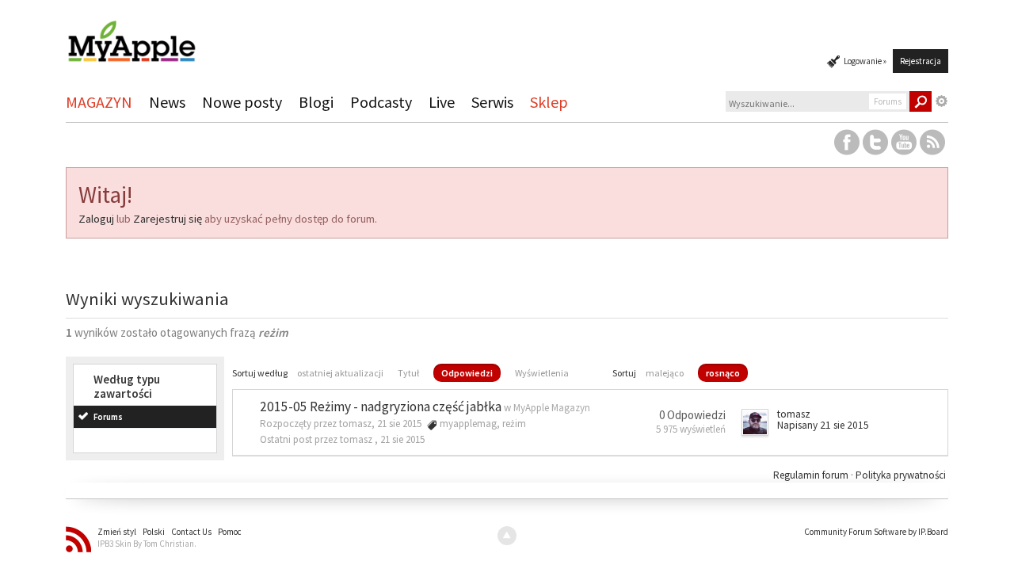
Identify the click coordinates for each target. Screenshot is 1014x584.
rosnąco (723, 373)
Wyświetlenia (542, 373)
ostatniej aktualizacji (340, 373)
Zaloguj (96, 219)
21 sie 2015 (402, 439)
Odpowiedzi (467, 373)
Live (442, 102)
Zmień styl (116, 531)
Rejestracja (920, 61)
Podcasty (381, 102)
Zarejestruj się (167, 219)
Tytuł (408, 373)
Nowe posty (242, 102)
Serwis (492, 102)
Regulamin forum (812, 475)
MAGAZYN (99, 102)
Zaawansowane (942, 101)
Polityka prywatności (901, 475)
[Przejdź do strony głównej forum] (131, 34)
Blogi (316, 102)
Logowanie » (865, 61)
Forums (108, 416)
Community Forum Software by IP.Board (876, 531)
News (167, 102)
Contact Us (191, 531)
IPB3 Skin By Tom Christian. (146, 543)
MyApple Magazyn (551, 407)
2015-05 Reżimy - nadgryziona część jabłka (380, 406)
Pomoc (230, 531)
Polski (154, 531)
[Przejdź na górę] (507, 535)
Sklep (549, 102)
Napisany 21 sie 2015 (823, 425)
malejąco (665, 373)
